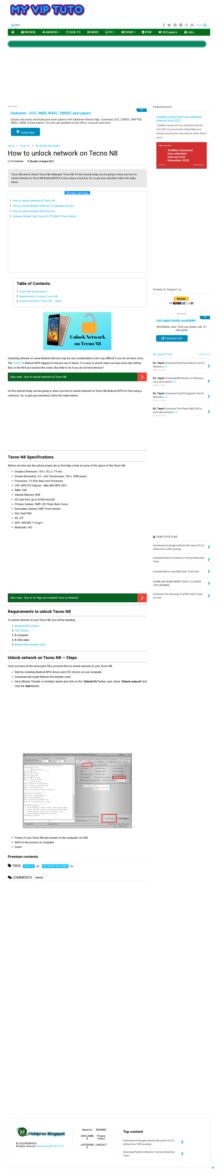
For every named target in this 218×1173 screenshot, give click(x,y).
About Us (87, 1129)
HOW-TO (75, 32)
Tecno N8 (18, 363)
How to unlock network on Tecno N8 (45, 377)
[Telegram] (180, 25)
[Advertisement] (149, 11)
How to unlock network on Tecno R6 (34, 200)
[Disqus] (77, 926)
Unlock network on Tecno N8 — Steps (40, 301)
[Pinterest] (175, 25)
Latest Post (164, 354)
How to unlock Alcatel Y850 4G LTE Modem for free (43, 206)
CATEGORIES (87, 1146)
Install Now (27, 132)
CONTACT (101, 1144)
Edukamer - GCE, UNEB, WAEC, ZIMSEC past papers (51, 113)
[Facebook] (164, 25)
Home (11, 146)
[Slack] (192, 25)
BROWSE (30, 32)
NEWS (94, 32)
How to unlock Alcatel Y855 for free (34, 211)
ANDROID (51, 32)
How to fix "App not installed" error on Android (51, 597)
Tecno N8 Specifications (33, 291)
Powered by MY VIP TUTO (50, 1146)
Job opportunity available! (176, 320)
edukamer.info (173, 338)
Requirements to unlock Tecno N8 (38, 296)
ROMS (129, 32)
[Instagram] (186, 25)
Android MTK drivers (27, 626)
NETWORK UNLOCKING (48, 146)
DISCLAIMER (87, 1137)
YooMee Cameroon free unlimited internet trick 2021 (179, 118)
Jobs (190, 32)
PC (110, 32)
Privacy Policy (101, 1137)
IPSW (148, 32)
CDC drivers (22, 630)
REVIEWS (101, 1129)
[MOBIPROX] (47, 17)
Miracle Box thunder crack (30, 644)
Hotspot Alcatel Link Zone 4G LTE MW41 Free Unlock (44, 216)
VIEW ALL (204, 354)
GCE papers (169, 32)
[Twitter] (169, 25)
